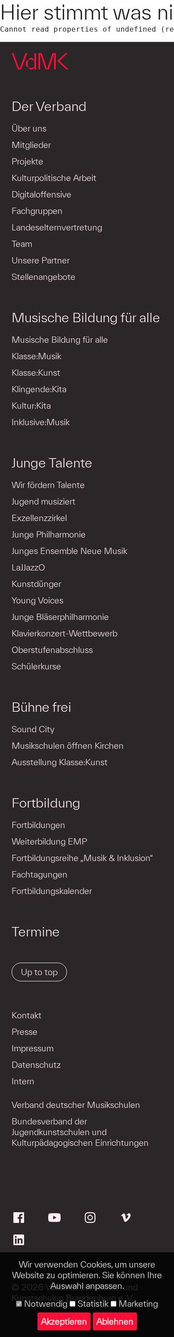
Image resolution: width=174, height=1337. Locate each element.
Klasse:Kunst (36, 372)
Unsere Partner (41, 260)
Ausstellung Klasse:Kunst (60, 762)
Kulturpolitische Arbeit (54, 178)
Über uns (29, 128)
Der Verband (49, 106)
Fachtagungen (39, 874)
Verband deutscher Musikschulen (76, 1105)
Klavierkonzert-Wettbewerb (64, 633)
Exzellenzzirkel (39, 518)
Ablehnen (114, 1321)
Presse (24, 1032)
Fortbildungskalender (52, 891)
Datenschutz (36, 1065)
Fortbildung (46, 802)
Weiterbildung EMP (49, 841)
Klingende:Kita (39, 389)
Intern (23, 1081)
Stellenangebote (43, 277)
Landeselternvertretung (57, 227)
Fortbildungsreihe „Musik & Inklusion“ (82, 858)
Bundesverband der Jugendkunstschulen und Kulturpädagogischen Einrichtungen (80, 1132)
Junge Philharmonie (49, 534)
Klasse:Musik (36, 356)
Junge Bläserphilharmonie (60, 617)
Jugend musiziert (43, 501)
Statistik (91, 1303)
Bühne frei (41, 706)
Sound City (33, 729)
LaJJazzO (28, 567)
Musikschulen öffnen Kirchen (68, 746)
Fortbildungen (38, 825)
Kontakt (26, 1015)
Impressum (33, 1048)
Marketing (137, 1303)
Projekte (27, 161)
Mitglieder (31, 145)
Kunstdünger (36, 584)
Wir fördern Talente (48, 485)
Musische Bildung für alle (86, 317)
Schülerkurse (36, 666)
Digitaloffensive (41, 194)
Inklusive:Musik (41, 422)
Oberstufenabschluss (52, 650)
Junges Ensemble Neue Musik (69, 551)
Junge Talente (52, 462)
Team (22, 244)
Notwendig (44, 1303)
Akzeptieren (64, 1321)
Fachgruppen (37, 211)
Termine (36, 931)
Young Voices (37, 600)
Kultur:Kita (31, 405)
